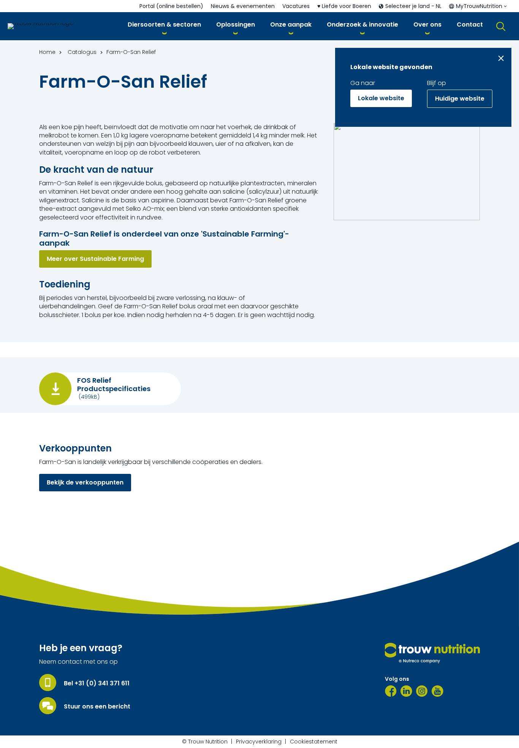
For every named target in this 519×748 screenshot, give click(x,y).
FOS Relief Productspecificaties (113, 384)
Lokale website (381, 98)
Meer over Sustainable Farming (95, 258)
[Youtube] (437, 691)
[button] (164, 26)
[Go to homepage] (40, 26)
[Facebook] (391, 691)
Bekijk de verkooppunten (85, 482)
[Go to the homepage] (432, 653)
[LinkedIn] (406, 691)
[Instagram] (422, 691)
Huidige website (459, 98)
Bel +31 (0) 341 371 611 (97, 683)
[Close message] (501, 58)
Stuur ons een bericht (97, 706)
